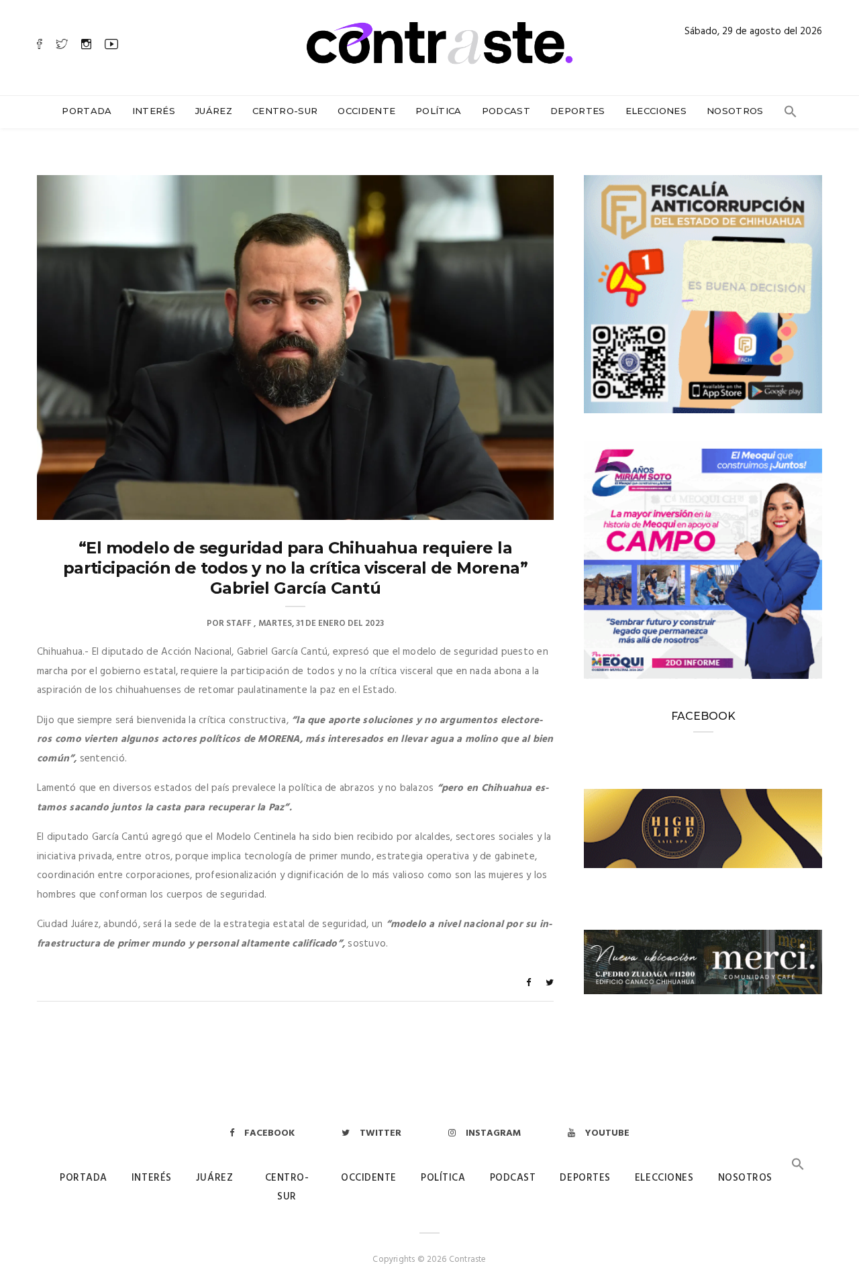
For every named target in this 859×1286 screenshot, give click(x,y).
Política (438, 110)
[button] (790, 114)
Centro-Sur (284, 110)
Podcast (506, 110)
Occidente (366, 110)
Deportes (577, 110)
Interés (153, 110)
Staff (239, 624)
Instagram (493, 1133)
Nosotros (735, 110)
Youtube (607, 1133)
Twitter (380, 1133)
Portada (86, 110)
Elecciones (656, 110)
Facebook (269, 1133)
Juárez (213, 110)
